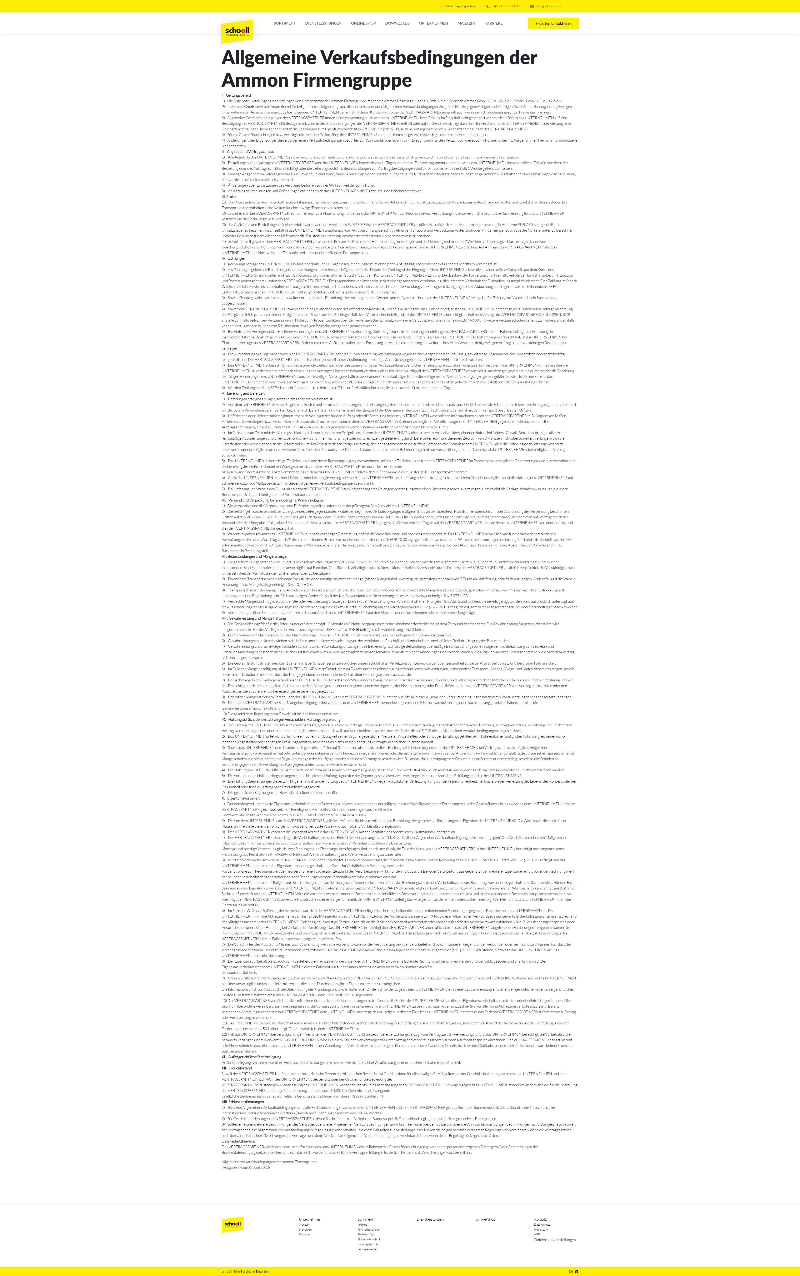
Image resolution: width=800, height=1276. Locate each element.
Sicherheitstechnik (369, 1239)
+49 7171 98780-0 (505, 6)
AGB (537, 1234)
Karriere (493, 23)
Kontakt (540, 1219)
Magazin (466, 23)
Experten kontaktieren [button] (553, 23)
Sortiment (285, 23)
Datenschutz (542, 1224)
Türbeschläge (366, 1234)
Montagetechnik (368, 1244)
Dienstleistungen (323, 23)
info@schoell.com (548, 6)
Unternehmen (433, 23)
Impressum (541, 1229)
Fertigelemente (367, 1249)
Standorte (305, 1229)
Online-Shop (485, 1219)
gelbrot (362, 1224)
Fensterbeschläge (369, 1229)
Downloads (397, 23)
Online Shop (363, 23)
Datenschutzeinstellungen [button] (555, 1239)
